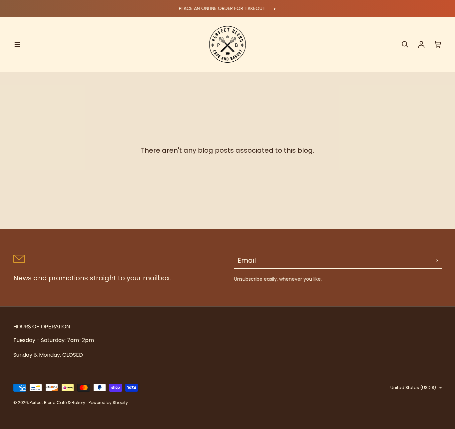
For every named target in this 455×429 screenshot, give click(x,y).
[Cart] (438, 44)
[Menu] (17, 44)
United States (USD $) (413, 387)
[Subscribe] (437, 260)
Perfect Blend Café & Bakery (57, 402)
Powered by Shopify (108, 402)
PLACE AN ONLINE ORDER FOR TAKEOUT (222, 8)
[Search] (405, 44)
